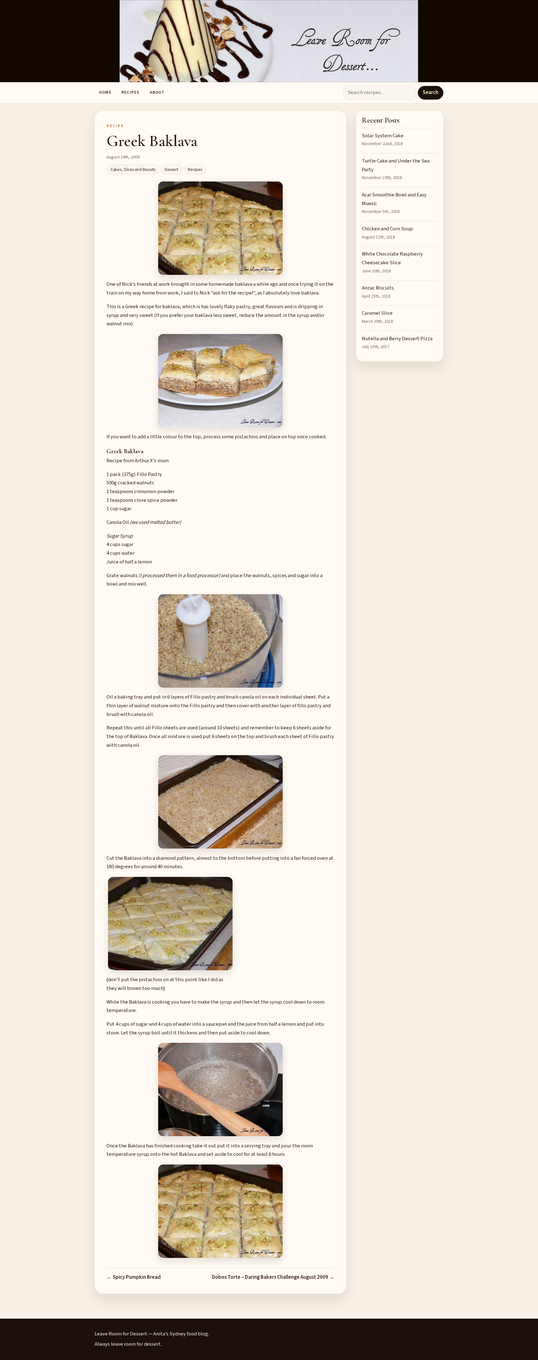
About (157, 92)
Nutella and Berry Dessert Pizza (397, 342)
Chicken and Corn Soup (387, 232)
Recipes (130, 92)
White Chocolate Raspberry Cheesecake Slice (392, 262)
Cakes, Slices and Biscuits (133, 170)
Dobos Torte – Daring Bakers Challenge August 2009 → (273, 1277)
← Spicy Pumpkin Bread (133, 1277)
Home (105, 92)
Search (430, 92)
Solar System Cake (383, 139)
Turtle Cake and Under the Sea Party (396, 169)
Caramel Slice (377, 317)
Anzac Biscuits (378, 291)
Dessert (171, 170)
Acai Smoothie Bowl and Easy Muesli (394, 203)
